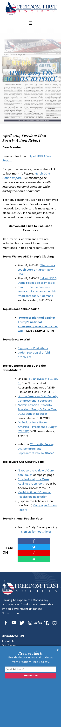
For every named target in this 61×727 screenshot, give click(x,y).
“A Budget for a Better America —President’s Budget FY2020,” (38, 427)
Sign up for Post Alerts (33, 348)
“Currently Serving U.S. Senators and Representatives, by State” (36, 448)
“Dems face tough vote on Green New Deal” (36, 269)
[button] (30, 23)
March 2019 (42, 173)
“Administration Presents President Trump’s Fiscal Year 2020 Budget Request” (37, 409)
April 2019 (36, 156)
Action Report (11, 178)
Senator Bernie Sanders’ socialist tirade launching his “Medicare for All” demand (37, 291)
